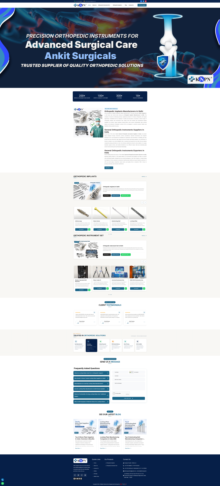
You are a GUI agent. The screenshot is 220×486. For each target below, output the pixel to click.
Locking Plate (78, 221)
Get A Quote (142, 5)
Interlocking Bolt (98, 221)
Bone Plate (115, 221)
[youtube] (81, 475)
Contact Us (131, 5)
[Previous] (142, 202)
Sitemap (95, 473)
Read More (106, 195)
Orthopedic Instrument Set (104, 5)
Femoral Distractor (117, 280)
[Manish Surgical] (80, 5)
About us (94, 5)
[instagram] (146, 1)
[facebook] (141, 1)
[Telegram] (85, 475)
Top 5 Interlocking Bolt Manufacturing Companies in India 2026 (84, 439)
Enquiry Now (115, 195)
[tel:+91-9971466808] (2, 479)
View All (144, 176)
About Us (96, 465)
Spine (131, 221)
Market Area (96, 476)
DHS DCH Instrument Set (81, 280)
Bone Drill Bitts (97, 280)
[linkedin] (143, 1)
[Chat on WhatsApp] (2, 483)
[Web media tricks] (123, 484)
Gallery (95, 471)
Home (89, 5)
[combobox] (131, 372)
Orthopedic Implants (117, 5)
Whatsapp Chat (125, 195)
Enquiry (82, 229)
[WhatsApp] (89, 229)
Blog (126, 5)
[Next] (145, 202)
